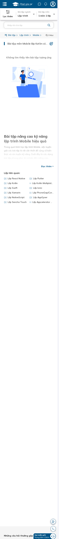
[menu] (4, 4)
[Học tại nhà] (22, 4)
